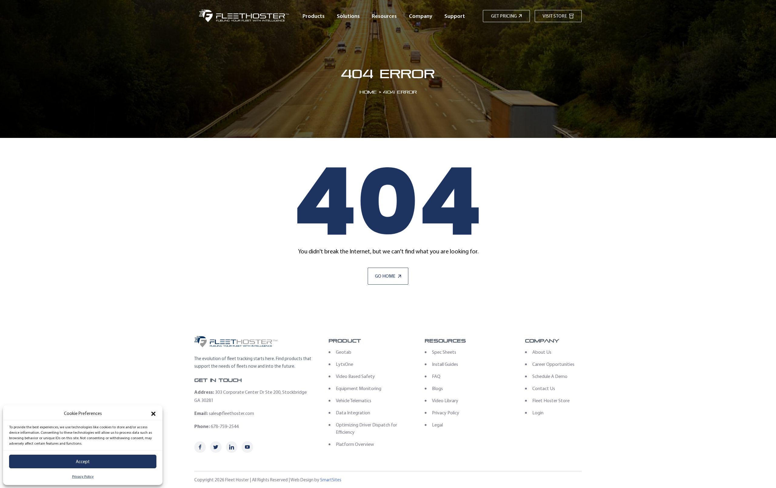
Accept (83, 461)
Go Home (385, 276)
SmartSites (330, 480)
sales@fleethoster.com (231, 413)
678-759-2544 (225, 426)
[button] (153, 414)
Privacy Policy (83, 476)
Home (368, 92)
